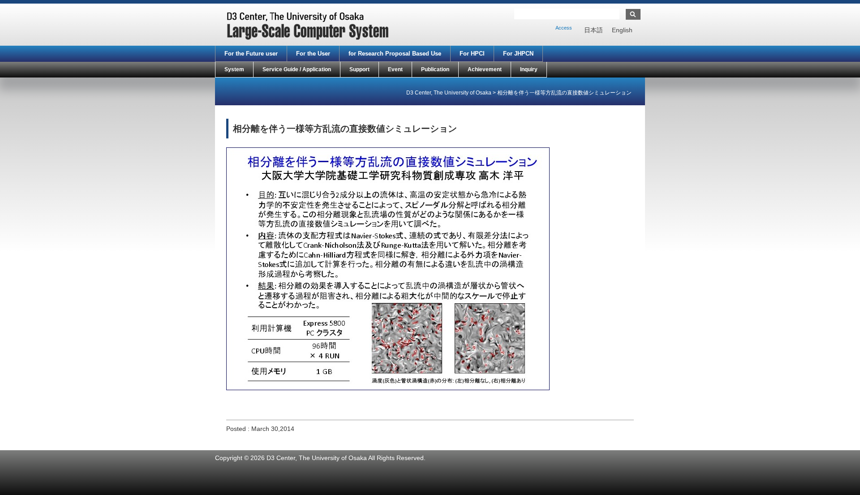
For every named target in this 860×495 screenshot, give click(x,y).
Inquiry (529, 69)
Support (359, 69)
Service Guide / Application (296, 69)
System (234, 69)
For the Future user (251, 53)
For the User (313, 53)
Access (563, 27)
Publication (435, 69)
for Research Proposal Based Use (394, 53)
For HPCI (472, 53)
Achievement (485, 69)
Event (395, 69)
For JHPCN (518, 53)
